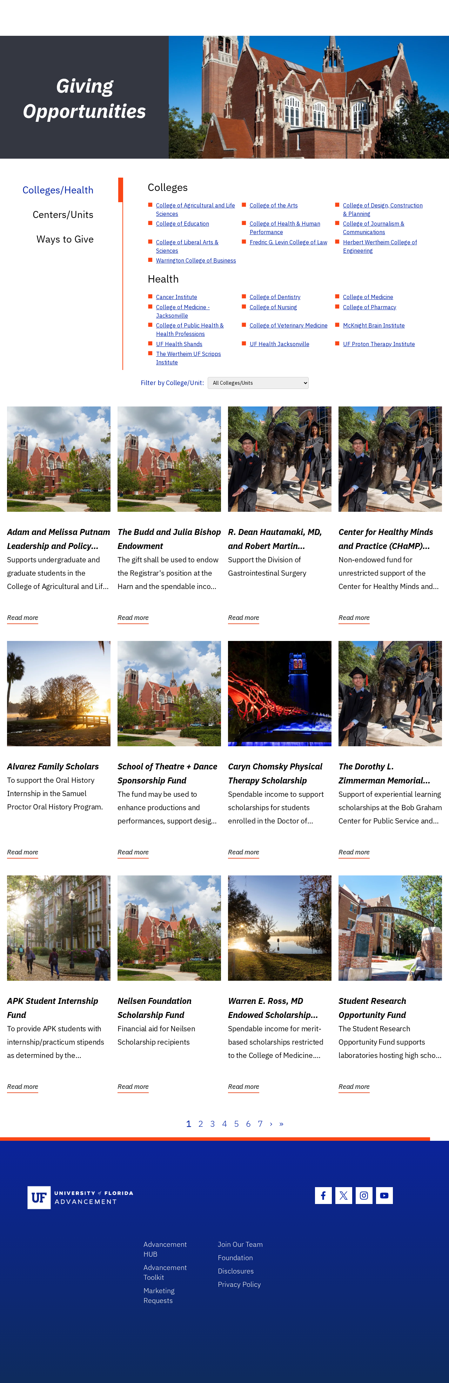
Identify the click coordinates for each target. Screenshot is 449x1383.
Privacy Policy (239, 1284)
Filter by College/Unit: (172, 383)
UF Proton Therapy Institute (379, 344)
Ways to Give (65, 238)
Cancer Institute (176, 296)
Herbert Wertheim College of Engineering (380, 246)
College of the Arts (274, 205)
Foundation (235, 1257)
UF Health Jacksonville (279, 344)
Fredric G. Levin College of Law (288, 242)
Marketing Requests (159, 1295)
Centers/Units (63, 214)
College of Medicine (368, 296)
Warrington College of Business (196, 260)
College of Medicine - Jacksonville (183, 311)
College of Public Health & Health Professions (190, 329)
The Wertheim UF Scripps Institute (188, 358)
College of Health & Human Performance (285, 228)
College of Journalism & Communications (373, 228)
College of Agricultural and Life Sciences (195, 209)
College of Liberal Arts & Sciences (187, 246)
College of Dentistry (275, 296)
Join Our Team (240, 1244)
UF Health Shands (179, 344)
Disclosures (236, 1271)
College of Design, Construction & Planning (383, 209)
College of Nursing (273, 307)
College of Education (182, 223)
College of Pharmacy (369, 307)
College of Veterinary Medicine (289, 325)
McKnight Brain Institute (374, 325)
